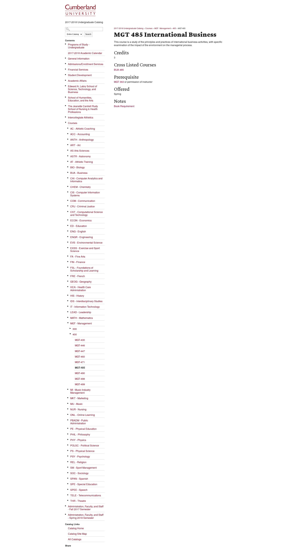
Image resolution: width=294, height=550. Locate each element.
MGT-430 (80, 340)
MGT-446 (80, 345)
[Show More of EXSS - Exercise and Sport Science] (68, 247)
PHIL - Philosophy (80, 434)
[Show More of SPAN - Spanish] (68, 478)
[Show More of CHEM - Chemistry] (68, 186)
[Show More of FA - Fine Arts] (68, 256)
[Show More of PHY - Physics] (68, 439)
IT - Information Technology (85, 306)
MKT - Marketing (79, 398)
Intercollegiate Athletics (80, 117)
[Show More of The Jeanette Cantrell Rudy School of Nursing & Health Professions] (66, 105)
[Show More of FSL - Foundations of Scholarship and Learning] (68, 267)
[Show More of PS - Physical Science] (68, 450)
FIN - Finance (77, 262)
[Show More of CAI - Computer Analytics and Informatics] (68, 178)
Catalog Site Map (77, 533)
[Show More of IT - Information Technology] (68, 306)
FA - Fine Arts (77, 256)
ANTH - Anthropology (82, 139)
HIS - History (77, 295)
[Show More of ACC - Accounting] (68, 133)
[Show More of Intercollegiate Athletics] (66, 117)
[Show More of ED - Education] (68, 225)
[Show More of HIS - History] (68, 295)
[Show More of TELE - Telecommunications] (68, 495)
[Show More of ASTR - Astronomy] (68, 156)
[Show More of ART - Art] (68, 144)
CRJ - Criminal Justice (82, 206)
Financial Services (78, 69)
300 (75, 329)
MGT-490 (80, 373)
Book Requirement (124, 106)
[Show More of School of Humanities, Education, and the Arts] (66, 97)
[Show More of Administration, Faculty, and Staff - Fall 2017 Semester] (66, 506)
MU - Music (76, 404)
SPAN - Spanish (79, 478)
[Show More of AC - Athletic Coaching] (68, 128)
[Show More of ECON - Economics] (68, 220)
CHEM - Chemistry (80, 187)
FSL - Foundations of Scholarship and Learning (84, 269)
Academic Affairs (77, 80)
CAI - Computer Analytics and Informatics (86, 180)
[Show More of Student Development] (66, 74)
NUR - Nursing (78, 409)
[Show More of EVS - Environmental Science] (68, 242)
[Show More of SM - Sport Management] (68, 467)
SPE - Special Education (83, 484)
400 (75, 334)
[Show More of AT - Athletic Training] (68, 161)
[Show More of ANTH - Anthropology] (68, 139)
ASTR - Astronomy (80, 156)
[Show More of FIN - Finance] (68, 261)
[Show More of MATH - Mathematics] (68, 317)
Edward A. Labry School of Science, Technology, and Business (82, 89)
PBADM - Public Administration (79, 422)
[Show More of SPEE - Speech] (68, 489)
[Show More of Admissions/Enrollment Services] (66, 63)
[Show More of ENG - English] (68, 231)
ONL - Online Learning (82, 415)
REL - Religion (78, 462)
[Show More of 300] (70, 328)
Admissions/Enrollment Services (85, 64)
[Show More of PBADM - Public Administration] (68, 420)
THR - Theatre (78, 501)
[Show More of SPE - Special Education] (68, 483)
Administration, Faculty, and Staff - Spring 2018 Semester (86, 516)
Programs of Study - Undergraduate (78, 46)
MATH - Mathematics (81, 318)
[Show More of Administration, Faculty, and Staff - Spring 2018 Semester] (66, 514)
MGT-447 (80, 351)
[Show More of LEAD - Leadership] (68, 311)
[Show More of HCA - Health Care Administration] (68, 286)
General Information (78, 58)
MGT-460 (80, 356)
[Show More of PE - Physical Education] (68, 428)
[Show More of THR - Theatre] (68, 500)
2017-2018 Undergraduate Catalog (128, 28)
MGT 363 (119, 82)
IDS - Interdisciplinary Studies (86, 301)
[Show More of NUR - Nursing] (68, 409)
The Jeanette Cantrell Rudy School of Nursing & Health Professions (83, 109)
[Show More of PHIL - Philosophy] (68, 434)
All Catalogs (74, 539)
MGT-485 (80, 367)
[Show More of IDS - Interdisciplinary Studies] (68, 300)
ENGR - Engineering (81, 237)
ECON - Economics (81, 220)
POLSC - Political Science (84, 445)
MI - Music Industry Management (80, 391)
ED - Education (78, 226)
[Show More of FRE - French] (68, 275)
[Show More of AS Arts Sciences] (68, 150)
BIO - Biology (77, 167)
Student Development (80, 75)
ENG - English (78, 231)
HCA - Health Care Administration (80, 288)
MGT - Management (81, 323)
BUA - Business (78, 173)
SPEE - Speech (78, 490)
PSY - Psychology (80, 456)
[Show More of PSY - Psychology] (68, 456)
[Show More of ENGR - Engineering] (68, 236)
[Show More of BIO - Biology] (68, 167)
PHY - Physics (78, 440)
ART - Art (75, 145)
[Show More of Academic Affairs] (66, 80)
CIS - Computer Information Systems (85, 194)
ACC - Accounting (80, 134)
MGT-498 (80, 378)
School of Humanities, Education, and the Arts (80, 99)
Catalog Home (76, 528)
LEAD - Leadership (80, 312)
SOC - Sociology (79, 473)
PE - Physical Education (83, 429)
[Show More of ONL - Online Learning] (68, 414)
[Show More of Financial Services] (66, 69)
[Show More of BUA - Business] (68, 172)
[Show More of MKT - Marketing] (68, 397)
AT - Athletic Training (81, 162)
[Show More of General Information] (66, 58)
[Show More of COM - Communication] (68, 200)
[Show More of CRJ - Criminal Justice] (68, 206)
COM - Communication (82, 201)
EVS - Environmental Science (86, 242)
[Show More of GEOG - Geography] (68, 281)
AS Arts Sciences (79, 150)
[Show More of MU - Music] (68, 403)
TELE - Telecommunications (85, 495)
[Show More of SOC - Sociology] (68, 472)
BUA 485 (119, 69)
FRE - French (77, 276)
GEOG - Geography (81, 281)
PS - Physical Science (82, 451)
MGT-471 (80, 362)
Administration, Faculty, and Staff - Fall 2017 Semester (86, 508)
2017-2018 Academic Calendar (85, 53)
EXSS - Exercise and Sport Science (85, 249)
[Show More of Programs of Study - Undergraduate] (66, 44)
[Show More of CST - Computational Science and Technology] (68, 211)
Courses (72, 123)
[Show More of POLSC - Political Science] (68, 445)
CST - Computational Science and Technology (86, 213)
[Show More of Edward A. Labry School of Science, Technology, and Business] (66, 85)
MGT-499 (80, 384)
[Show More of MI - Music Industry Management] (68, 389)
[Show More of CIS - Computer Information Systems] (68, 192)
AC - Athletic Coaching (82, 128)
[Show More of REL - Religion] (68, 461)
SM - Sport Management (83, 467)
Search (88, 34)
